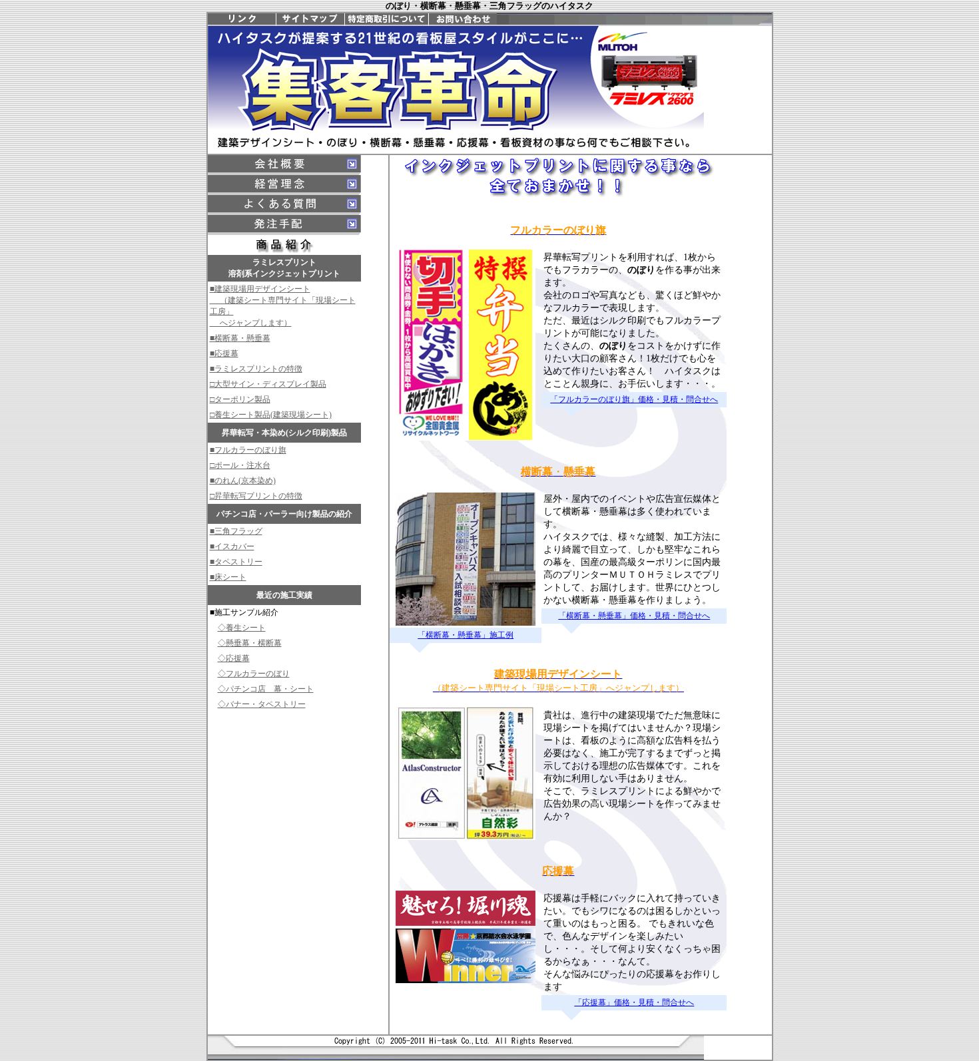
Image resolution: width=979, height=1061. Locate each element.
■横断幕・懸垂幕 (240, 338)
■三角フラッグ (236, 531)
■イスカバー (232, 546)
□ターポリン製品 (240, 399)
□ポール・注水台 (240, 465)
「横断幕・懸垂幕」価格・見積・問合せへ (634, 615)
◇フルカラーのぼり (254, 673)
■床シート (228, 577)
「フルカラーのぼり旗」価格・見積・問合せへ (634, 399)
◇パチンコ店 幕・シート (266, 689)
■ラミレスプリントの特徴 (256, 368)
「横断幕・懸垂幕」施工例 (465, 635)
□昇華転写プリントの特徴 (256, 496)
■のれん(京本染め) (243, 480)
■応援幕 (224, 353)
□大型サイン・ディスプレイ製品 (268, 384)
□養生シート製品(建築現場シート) (271, 414)
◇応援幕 (234, 658)
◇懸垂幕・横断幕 (250, 643)
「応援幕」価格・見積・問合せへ (634, 1002)
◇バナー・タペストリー (262, 704)
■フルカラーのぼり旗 (248, 450)
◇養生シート (242, 627)
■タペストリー (236, 561)
